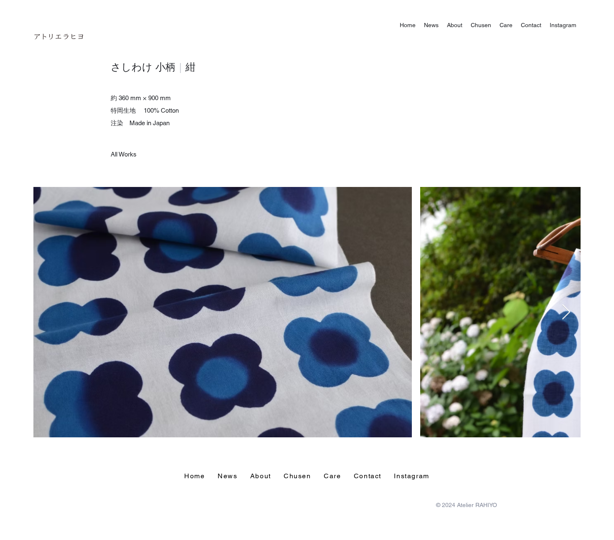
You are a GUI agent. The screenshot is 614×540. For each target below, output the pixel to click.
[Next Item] (566, 312)
